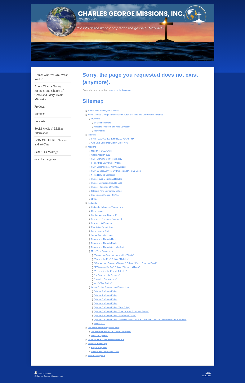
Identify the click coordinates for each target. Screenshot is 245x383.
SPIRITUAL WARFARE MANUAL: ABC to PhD (112, 139)
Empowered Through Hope (103, 239)
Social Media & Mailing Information (103, 327)
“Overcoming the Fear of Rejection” (110, 271)
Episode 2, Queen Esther (105, 295)
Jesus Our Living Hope (102, 235)
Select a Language (96, 355)
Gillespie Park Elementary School (106, 191)
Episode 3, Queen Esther (105, 299)
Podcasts (92, 203)
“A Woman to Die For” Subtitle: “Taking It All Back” (117, 267)
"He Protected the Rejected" (107, 275)
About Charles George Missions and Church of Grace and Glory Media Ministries (125, 115)
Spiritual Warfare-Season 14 (104, 215)
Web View (206, 375)
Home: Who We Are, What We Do (103, 111)
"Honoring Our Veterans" (105, 279)
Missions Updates (99, 335)
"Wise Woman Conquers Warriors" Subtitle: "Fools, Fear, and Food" (125, 263)
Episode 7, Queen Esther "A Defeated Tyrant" (115, 315)
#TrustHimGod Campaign (103, 175)
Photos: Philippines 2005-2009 (105, 187)
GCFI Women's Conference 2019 (106, 159)
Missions (92, 147)
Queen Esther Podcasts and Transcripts (110, 287)
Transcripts (99, 323)
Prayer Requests (99, 347)
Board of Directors (102, 123)
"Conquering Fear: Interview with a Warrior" (114, 255)
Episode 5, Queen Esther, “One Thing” (112, 307)
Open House (97, 211)
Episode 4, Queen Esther (105, 303)
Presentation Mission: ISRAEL (105, 195)
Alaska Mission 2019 (100, 155)
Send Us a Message (97, 343)
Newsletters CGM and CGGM (105, 351)
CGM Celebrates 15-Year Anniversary (108, 167)
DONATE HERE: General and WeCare (106, 339)
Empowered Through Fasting (104, 243)
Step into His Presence (101, 223)
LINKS (94, 199)
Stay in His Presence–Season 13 (106, 219)
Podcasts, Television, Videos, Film (107, 207)
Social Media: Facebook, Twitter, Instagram (111, 331)
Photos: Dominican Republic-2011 (106, 183)
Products (92, 135)
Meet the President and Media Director (112, 127)
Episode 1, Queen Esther (105, 291)
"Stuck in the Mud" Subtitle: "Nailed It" (111, 259)
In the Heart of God (100, 231)
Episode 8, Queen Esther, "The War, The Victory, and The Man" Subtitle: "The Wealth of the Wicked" (140, 319)
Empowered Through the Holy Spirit (107, 247)
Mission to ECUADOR (101, 151)
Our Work (95, 119)
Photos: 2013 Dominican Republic (106, 179)
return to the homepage (121, 90)
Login (208, 373)
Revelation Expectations (102, 227)
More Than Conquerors (102, 251)
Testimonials (99, 131)
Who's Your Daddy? (103, 283)
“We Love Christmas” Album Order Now (109, 143)
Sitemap (47, 373)
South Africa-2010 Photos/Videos (106, 163)
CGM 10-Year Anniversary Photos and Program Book (116, 171)
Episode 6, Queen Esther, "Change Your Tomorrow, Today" (121, 311)
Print (40, 373)
